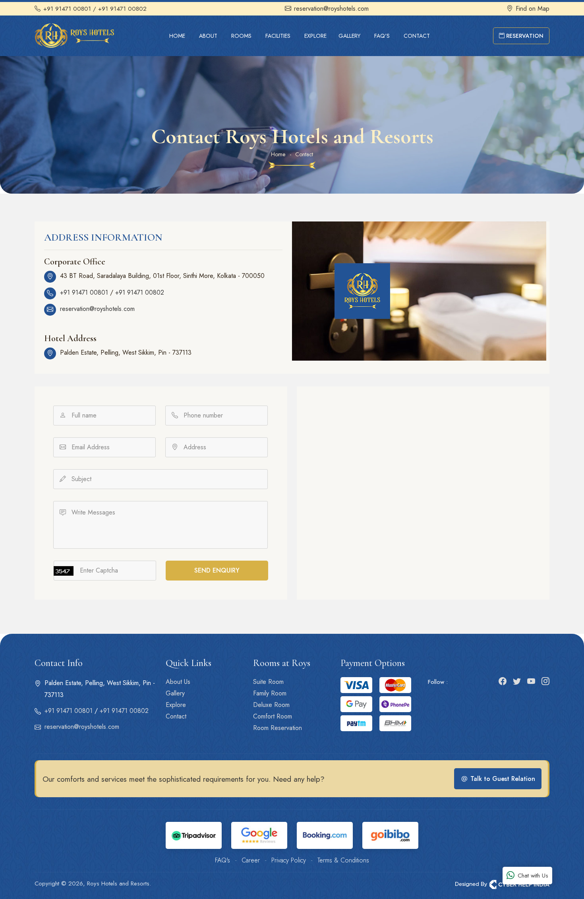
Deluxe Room (271, 704)
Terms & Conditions (343, 860)
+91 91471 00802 (139, 292)
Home (177, 36)
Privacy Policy (288, 860)
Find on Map (532, 8)
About (208, 36)
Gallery (349, 36)
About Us (178, 681)
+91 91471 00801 (67, 8)
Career (251, 860)
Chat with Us (533, 875)
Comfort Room (272, 716)
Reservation (524, 36)
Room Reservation (277, 727)
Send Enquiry (217, 570)
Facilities (277, 36)
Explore (315, 36)
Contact (417, 36)
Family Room (269, 693)
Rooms (241, 36)
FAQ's (382, 36)
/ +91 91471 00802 (120, 8)
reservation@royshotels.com (331, 8)
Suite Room (268, 681)
